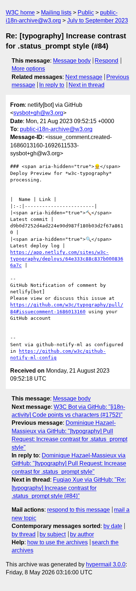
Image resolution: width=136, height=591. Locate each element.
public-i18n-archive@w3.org (56, 129)
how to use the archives (57, 542)
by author (82, 534)
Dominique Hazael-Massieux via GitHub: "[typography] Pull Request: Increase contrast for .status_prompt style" (69, 463)
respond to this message (78, 510)
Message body (72, 61)
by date (112, 526)
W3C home (20, 12)
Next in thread (86, 85)
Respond (106, 61)
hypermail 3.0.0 (105, 564)
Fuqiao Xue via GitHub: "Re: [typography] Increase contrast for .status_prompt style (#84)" (69, 488)
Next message (83, 77)
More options (28, 69)
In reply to (51, 85)
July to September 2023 (97, 20)
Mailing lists (56, 12)
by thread (24, 534)
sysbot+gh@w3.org (38, 113)
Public (86, 12)
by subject (53, 534)
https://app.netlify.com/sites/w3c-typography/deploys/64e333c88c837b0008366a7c (66, 259)
